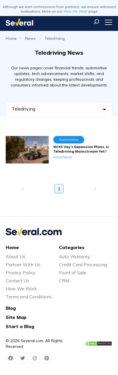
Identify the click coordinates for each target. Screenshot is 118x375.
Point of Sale (72, 272)
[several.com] (19, 22)
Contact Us (17, 280)
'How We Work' (75, 11)
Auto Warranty (74, 256)
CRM (64, 280)
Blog (11, 308)
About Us (15, 256)
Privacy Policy (21, 272)
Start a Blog (20, 326)
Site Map (16, 317)
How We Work (21, 288)
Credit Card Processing (83, 264)
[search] (96, 21)
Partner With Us (23, 264)
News (30, 38)
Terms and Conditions (29, 296)
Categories (71, 247)
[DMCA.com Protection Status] (98, 343)
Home (11, 38)
